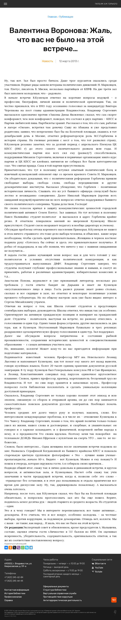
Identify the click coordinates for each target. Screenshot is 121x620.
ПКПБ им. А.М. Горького (106, 4)
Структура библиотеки (54, 590)
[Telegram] (31, 547)
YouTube (99, 567)
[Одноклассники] (10, 547)
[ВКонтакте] (6, 547)
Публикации (66, 16)
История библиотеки (14, 593)
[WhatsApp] (22, 547)
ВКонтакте (100, 563)
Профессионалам (13, 597)
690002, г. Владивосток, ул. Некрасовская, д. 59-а (18, 565)
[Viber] (18, 547)
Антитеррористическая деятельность (62, 600)
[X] (14, 547)
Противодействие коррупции (58, 597)
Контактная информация (16, 590)
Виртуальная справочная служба (59, 593)
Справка (8, 600)
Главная (52, 16)
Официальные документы (56, 586)
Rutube (98, 571)
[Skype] (27, 547)
